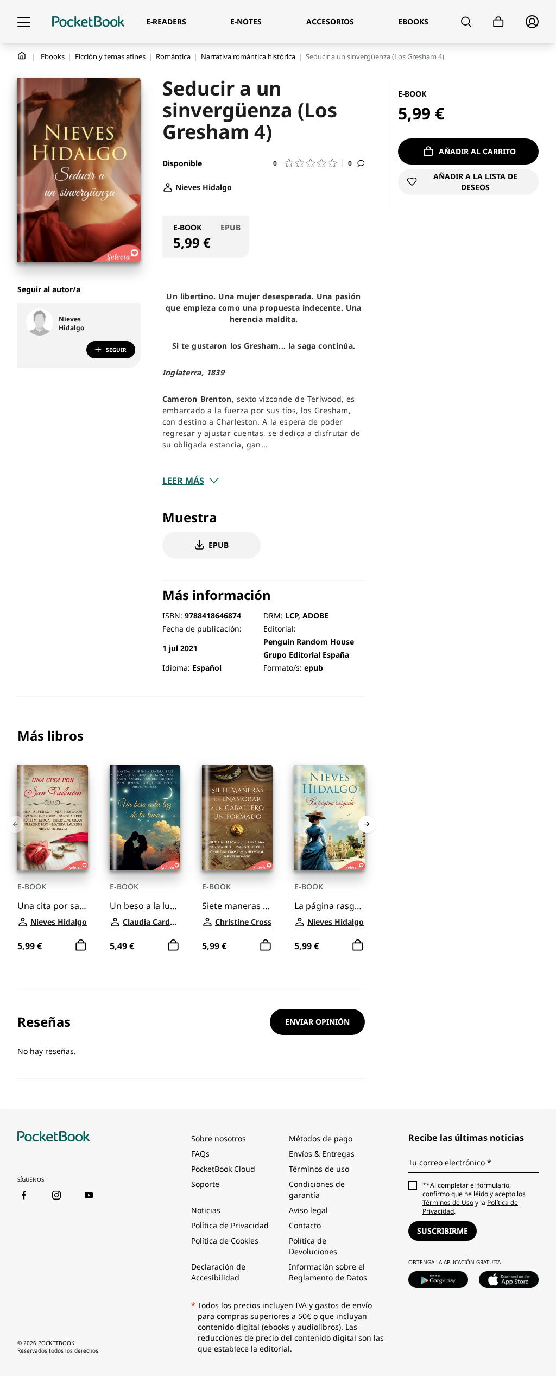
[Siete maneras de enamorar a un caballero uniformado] (237, 817)
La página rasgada (329, 906)
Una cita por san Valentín (52, 906)
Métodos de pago (320, 1138)
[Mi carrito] (498, 22)
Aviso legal (308, 1210)
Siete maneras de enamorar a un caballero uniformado (237, 906)
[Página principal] (88, 21)
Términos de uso (319, 1169)
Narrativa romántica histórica (248, 56)
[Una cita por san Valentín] (52, 817)
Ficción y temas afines (110, 56)
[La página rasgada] (329, 817)
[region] (191, 841)
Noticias (205, 1210)
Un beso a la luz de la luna (145, 906)
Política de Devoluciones (313, 1246)
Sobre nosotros (218, 1138)
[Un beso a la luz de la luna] (145, 817)
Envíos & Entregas (322, 1153)
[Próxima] (367, 824)
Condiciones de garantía (317, 1189)
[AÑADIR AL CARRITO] (81, 946)
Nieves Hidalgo (72, 323)
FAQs (200, 1153)
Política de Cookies (224, 1240)
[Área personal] (532, 21)
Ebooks (53, 56)
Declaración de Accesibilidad (218, 1272)
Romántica (173, 56)
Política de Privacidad (230, 1225)
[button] (308, 163)
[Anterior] (15, 824)
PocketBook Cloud (223, 1169)
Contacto (305, 1225)
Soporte (205, 1184)
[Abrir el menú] (23, 21)
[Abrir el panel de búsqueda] (466, 21)
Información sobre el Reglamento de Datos (328, 1272)
